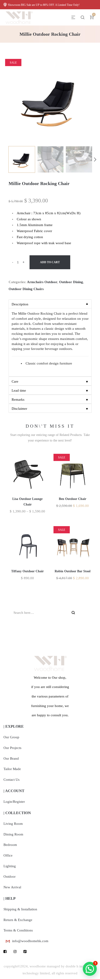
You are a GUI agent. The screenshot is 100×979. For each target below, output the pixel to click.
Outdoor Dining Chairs (26, 289)
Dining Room (13, 834)
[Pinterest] (25, 951)
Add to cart (50, 262)
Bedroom (10, 845)
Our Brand (11, 758)
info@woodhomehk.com (30, 941)
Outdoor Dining (71, 282)
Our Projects (12, 748)
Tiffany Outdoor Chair (27, 571)
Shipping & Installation (20, 909)
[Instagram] (15, 951)
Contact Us (11, 779)
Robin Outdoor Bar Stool (72, 571)
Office (8, 855)
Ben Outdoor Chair (72, 499)
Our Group (11, 737)
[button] (90, 969)
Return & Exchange (17, 920)
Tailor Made (12, 769)
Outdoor (9, 876)
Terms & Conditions (18, 930)
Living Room (13, 823)
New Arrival (12, 887)
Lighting (9, 866)
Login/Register (14, 801)
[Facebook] (5, 951)
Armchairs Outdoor (42, 282)
